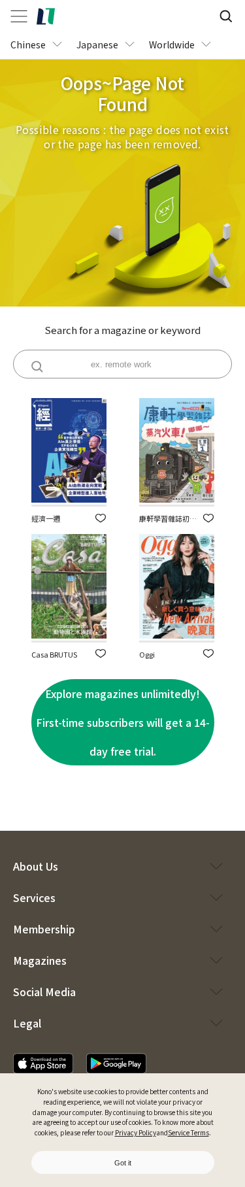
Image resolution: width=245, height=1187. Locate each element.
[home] (45, 16)
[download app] (43, 1063)
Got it (122, 1163)
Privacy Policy (135, 1132)
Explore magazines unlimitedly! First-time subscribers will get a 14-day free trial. (123, 722)
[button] (100, 518)
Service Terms (188, 1132)
